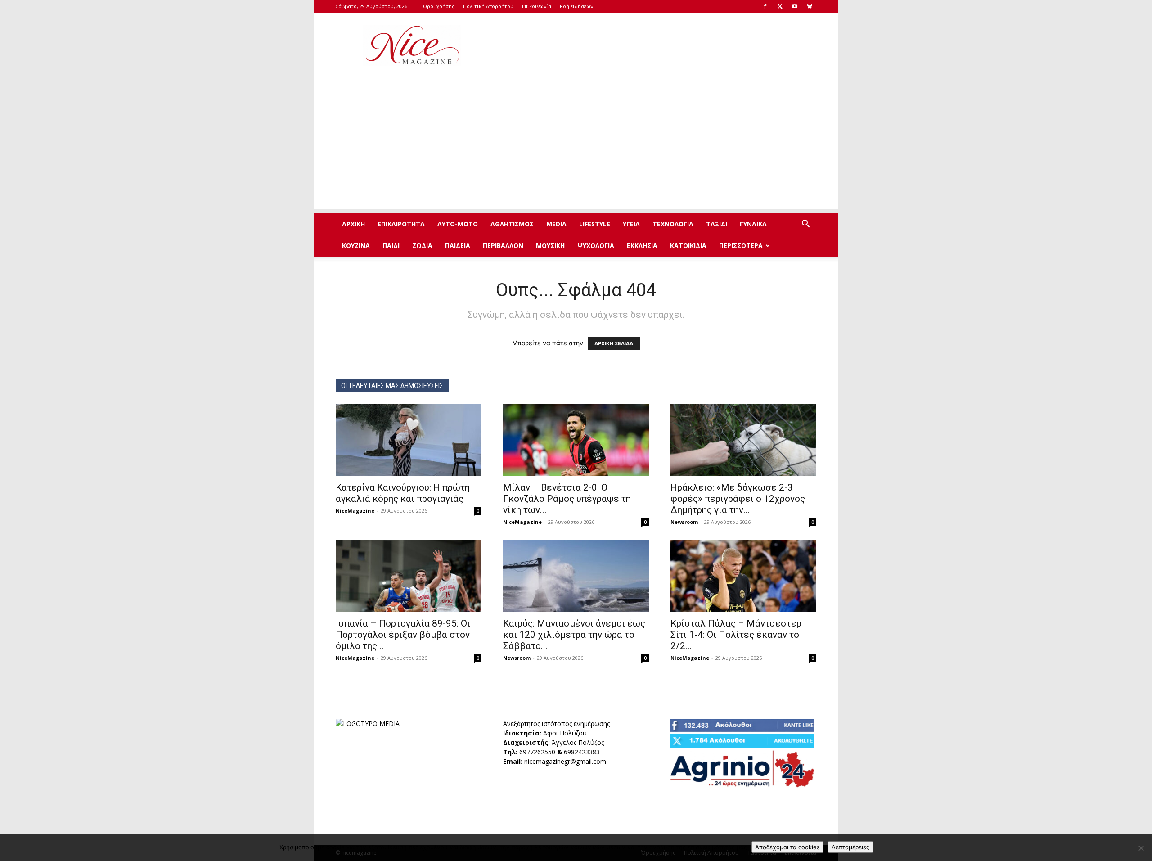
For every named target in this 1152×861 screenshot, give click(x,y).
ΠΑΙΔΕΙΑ (457, 245)
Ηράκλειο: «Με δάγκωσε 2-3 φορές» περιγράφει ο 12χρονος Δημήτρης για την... (737, 498)
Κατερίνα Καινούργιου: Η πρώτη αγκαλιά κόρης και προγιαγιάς (403, 493)
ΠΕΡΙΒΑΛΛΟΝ (503, 245)
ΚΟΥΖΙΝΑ (356, 245)
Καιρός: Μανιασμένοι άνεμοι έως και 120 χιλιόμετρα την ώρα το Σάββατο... (574, 634)
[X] (780, 6)
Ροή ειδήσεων (576, 6)
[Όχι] (1140, 847)
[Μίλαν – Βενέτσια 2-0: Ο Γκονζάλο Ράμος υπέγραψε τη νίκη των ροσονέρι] (576, 440)
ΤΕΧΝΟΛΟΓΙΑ (672, 224)
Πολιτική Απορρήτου (488, 6)
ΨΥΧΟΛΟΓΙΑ (595, 245)
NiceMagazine (355, 510)
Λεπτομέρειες (850, 847)
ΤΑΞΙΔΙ (716, 224)
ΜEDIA (556, 224)
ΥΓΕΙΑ (631, 224)
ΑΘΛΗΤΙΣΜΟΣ (512, 224)
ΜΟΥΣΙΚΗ (550, 245)
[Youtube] (794, 6)
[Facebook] (765, 6)
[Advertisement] (652, 45)
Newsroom (684, 521)
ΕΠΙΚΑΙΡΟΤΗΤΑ (401, 224)
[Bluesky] (809, 6)
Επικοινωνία (536, 6)
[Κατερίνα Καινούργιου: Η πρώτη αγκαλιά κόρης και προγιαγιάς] (409, 440)
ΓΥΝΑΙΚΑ (753, 224)
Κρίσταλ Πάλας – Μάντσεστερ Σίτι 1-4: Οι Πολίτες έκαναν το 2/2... (735, 634)
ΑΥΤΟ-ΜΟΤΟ (457, 224)
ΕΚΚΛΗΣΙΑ (642, 245)
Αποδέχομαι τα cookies (787, 847)
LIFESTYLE (594, 224)
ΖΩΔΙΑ (422, 245)
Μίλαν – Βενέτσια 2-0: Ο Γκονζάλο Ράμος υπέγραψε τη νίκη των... (567, 498)
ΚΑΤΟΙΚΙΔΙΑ (688, 245)
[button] (805, 225)
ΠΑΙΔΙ (391, 245)
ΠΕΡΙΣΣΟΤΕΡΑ (741, 245)
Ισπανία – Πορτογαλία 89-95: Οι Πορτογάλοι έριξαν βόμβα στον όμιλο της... (403, 634)
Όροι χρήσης (438, 6)
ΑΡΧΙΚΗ (353, 224)
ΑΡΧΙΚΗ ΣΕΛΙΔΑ (613, 343)
